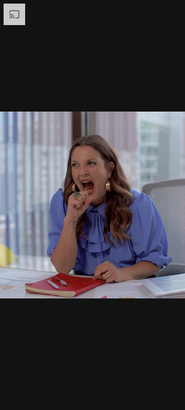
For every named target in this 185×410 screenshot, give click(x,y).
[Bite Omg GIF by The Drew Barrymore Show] (92, 205)
